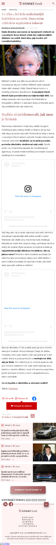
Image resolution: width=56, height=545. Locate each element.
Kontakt (28, 517)
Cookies (28, 524)
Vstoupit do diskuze (22, 406)
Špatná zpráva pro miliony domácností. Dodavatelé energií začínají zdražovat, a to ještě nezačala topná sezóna (15, 475)
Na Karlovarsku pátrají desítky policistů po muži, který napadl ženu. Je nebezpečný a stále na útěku (15, 434)
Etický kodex (28, 526)
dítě (28, 500)
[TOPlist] (5, 543)
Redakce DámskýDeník (13, 28)
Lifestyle (13, 10)
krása (34, 500)
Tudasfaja (13, 388)
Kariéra (28, 522)
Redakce (28, 519)
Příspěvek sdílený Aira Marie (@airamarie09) (28, 226)
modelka (42, 500)
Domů (4, 10)
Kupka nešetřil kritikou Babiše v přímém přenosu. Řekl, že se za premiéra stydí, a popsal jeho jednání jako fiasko (15, 455)
